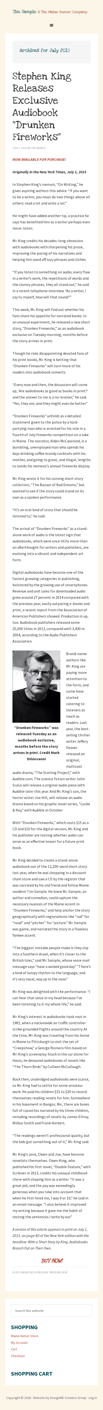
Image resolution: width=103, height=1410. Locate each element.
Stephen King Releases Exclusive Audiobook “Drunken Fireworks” (41, 106)
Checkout (18, 1356)
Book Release (39, 1272)
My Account (19, 1342)
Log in (93, 1398)
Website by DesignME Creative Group (59, 1398)
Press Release (58, 1272)
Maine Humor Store (24, 1336)
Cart (14, 1349)
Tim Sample (51, 15)
